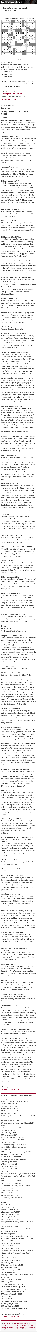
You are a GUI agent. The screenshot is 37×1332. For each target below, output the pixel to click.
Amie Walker (7, 1323)
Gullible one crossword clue (12, 1329)
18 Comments (27, 1329)
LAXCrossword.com (11, 1)
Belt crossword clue (16, 1325)
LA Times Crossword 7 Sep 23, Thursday (18, 18)
